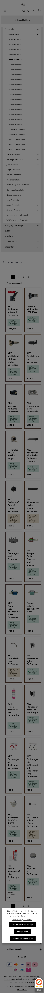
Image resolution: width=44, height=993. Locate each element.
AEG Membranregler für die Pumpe (32, 708)
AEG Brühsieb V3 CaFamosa (32, 870)
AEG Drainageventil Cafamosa (13, 555)
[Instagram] (22, 957)
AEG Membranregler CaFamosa (32, 660)
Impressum (27, 919)
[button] (37, 29)
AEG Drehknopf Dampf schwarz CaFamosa (13, 505)
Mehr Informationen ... (25, 916)
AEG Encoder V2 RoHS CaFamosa (13, 407)
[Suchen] (23, 10)
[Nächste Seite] (33, 277)
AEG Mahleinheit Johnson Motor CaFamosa (13, 359)
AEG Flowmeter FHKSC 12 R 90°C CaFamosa (13, 820)
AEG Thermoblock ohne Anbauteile (33, 407)
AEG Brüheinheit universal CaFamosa (13, 311)
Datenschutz (17, 919)
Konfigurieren (22, 931)
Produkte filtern (23, 20)
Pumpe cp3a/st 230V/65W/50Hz (33, 607)
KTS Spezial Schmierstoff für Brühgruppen (14, 873)
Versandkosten (9, 979)
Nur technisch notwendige (22, 924)
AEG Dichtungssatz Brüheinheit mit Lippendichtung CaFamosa (32, 766)
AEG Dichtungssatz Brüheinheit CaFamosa (13, 762)
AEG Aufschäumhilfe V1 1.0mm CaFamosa (32, 820)
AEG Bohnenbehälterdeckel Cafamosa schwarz (32, 456)
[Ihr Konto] (34, 10)
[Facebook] (19, 957)
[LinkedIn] (25, 957)
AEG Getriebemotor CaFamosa (33, 357)
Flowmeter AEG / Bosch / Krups (13, 454)
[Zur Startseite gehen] (22, 4)
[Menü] (4, 10)
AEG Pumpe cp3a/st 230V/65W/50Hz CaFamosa (14, 610)
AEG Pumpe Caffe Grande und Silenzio (31, 558)
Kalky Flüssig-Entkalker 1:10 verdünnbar (13, 711)
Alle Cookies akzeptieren (23, 938)
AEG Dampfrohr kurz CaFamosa (13, 660)
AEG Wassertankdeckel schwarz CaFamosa (33, 505)
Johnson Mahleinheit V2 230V (32, 310)
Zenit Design (22, 989)
